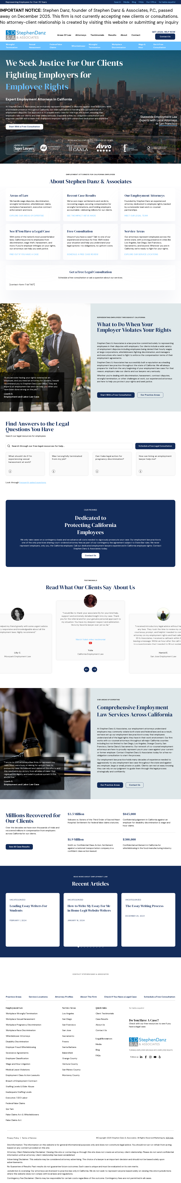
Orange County (69, 1058)
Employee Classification (17, 1058)
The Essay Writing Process (144, 906)
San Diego (67, 1019)
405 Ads (169, 1138)
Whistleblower (78, 46)
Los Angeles (68, 1013)
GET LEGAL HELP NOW (163, 31)
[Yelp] (159, 1057)
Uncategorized (17, 900)
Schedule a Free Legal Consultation (155, 446)
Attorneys (80, 35)
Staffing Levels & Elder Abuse (20, 1086)
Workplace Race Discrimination (21, 1030)
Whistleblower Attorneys (18, 1036)
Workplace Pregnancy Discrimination (23, 1024)
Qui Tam (10, 1109)
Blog (134, 2)
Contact (135, 35)
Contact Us (165, 36)
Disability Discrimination (17, 1041)
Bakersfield (67, 1052)
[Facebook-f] (145, 1057)
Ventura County (70, 1064)
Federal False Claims (56, 45)
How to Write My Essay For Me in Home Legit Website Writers (89, 908)
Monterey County (71, 1075)
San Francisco (69, 1024)
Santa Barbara (69, 1047)
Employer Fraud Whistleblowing (21, 1047)
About (124, 35)
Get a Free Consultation (159, 45)
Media (126, 2)
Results (112, 35)
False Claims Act (13, 1120)
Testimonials (97, 35)
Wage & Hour (141, 45)
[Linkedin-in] (141, 1057)
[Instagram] (150, 1057)
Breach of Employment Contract (21, 1081)
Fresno (65, 1041)
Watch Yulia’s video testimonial (90, 639)
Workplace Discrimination (119, 45)
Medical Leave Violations (18, 1069)
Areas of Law (64, 35)
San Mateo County (71, 1069)
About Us (100, 1024)
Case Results (102, 1019)
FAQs (141, 2)
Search (117, 2)
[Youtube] (155, 1057)
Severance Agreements (17, 1052)
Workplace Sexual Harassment (20, 1019)
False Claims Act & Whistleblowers (22, 1114)
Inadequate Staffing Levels (19, 1092)
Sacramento (68, 1036)
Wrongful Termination (11, 45)
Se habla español (167, 2)
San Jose (66, 1030)
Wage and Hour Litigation (18, 1064)
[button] (86, 669)
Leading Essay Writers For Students (28, 908)
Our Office (151, 2)
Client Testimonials (105, 1013)
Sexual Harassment (35, 45)
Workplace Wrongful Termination (21, 1013)
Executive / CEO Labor (17, 1097)
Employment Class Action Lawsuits (23, 1075)
